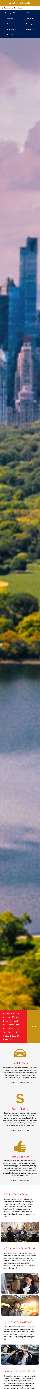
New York (10, 35)
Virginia (10, 18)
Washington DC (10, 13)
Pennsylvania (10, 29)
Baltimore (30, 13)
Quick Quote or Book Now (20, 3)
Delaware (10, 24)
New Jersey (30, 29)
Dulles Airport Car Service (13, 8)
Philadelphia (30, 24)
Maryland (30, 18)
